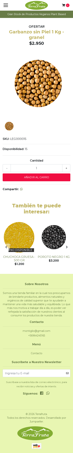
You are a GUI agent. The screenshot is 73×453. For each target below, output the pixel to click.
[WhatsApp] (47, 393)
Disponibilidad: (13, 149)
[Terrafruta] (36, 5)
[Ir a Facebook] (41, 393)
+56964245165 (36, 335)
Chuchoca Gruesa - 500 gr (19, 258)
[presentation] (6, 247)
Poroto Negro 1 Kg (54, 257)
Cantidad (36, 160)
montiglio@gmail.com (36, 331)
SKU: (6, 139)
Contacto (36, 353)
